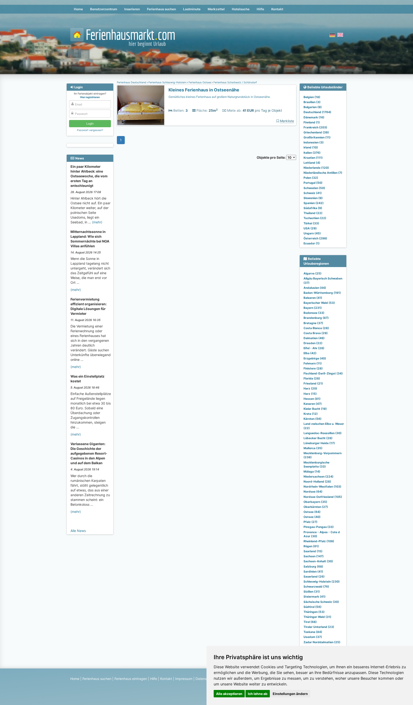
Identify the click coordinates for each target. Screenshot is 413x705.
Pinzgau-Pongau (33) (319, 527)
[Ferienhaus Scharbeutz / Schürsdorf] (140, 105)
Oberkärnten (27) (316, 507)
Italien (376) (312, 152)
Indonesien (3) (314, 142)
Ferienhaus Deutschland (132, 82)
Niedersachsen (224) (318, 476)
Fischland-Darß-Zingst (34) (323, 373)
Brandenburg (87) (316, 318)
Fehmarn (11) (313, 363)
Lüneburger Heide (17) (319, 443)
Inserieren (132, 9)
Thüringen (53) (314, 612)
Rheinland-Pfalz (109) (319, 541)
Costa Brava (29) (316, 333)
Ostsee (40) (312, 517)
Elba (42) (310, 353)
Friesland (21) (313, 383)
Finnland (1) (312, 122)
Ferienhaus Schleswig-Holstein (167, 82)
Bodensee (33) (314, 313)
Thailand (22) (313, 213)
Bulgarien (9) (313, 107)
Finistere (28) (313, 368)
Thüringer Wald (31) (317, 617)
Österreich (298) (315, 238)
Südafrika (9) (313, 208)
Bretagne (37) (313, 323)
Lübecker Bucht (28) (318, 438)
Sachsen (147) (314, 556)
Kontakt (277, 9)
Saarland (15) (313, 551)
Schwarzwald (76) (316, 586)
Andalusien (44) (315, 287)
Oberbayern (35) (315, 502)
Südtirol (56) (312, 607)
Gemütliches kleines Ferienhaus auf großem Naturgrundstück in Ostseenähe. (219, 97)
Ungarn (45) (312, 233)
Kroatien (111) (313, 157)
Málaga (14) (312, 471)
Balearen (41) (313, 298)
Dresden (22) (313, 343)
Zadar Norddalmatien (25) (322, 642)
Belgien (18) (312, 97)
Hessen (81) (312, 398)
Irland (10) (311, 147)
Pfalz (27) (310, 522)
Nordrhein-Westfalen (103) (322, 486)
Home (78, 9)
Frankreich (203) (315, 127)
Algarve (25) (312, 273)
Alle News (78, 531)
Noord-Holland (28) (317, 481)
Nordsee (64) (313, 491)
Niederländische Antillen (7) (323, 172)
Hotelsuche (241, 9)
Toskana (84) (313, 632)
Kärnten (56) (312, 419)
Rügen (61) (311, 546)
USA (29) (310, 228)
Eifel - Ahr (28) (314, 348)
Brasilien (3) (312, 102)
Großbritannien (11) (317, 137)
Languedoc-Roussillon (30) (323, 433)
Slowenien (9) (313, 198)
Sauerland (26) (314, 576)
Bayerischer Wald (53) (319, 303)
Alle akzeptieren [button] (229, 694)
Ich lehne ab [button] (257, 694)
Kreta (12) (311, 414)
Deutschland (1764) (317, 112)
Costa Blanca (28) (316, 328)
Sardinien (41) (313, 571)
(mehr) (97, 222)
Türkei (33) (311, 223)
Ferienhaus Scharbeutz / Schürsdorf (235, 82)
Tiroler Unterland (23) (319, 627)
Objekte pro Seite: (271, 157)
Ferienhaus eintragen (130, 679)
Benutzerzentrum (103, 9)
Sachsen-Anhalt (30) (318, 561)
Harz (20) (310, 388)
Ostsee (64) (312, 512)
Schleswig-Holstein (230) (322, 581)
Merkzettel (216, 9)
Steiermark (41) (315, 596)
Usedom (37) (313, 637)
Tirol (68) (310, 622)
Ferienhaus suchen (161, 9)
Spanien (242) (314, 203)
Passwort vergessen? (90, 130)
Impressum (183, 679)
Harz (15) (310, 393)
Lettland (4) (312, 162)
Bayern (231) (313, 308)
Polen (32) (311, 177)
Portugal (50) (313, 182)
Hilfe (260, 9)
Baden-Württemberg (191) (322, 293)
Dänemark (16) (314, 117)
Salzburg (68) (313, 566)
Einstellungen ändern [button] (290, 694)
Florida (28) (312, 378)
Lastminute (192, 9)
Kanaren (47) (313, 403)
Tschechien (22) (315, 218)
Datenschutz (205, 679)
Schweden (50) (314, 188)
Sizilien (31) (312, 591)
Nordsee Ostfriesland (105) (323, 497)
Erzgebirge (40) (315, 358)
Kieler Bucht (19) (315, 408)
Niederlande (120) (316, 167)
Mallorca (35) (313, 448)
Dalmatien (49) (314, 338)
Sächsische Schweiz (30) (321, 602)
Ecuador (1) (312, 243)
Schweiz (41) (313, 193)
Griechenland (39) (316, 132)
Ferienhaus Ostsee (200, 82)
